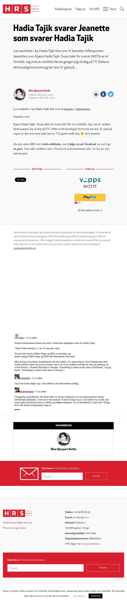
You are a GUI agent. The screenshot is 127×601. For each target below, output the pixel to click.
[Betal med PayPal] (90, 197)
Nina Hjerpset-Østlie (39, 91)
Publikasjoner (63, 9)
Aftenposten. (83, 109)
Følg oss (80, 9)
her (98, 149)
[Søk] (122, 9)
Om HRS (94, 9)
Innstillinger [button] (79, 595)
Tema (112, 9)
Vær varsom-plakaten (88, 544)
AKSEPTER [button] (95, 595)
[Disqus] (63, 292)
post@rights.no (81, 517)
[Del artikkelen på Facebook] (103, 94)
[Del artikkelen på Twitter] (111, 94)
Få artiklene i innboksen (60, 468)
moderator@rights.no (24, 248)
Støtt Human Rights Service (17, 523)
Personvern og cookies (14, 528)
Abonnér (96, 476)
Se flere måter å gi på (88, 209)
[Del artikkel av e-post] (96, 94)
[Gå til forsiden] (17, 513)
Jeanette (68, 109)
